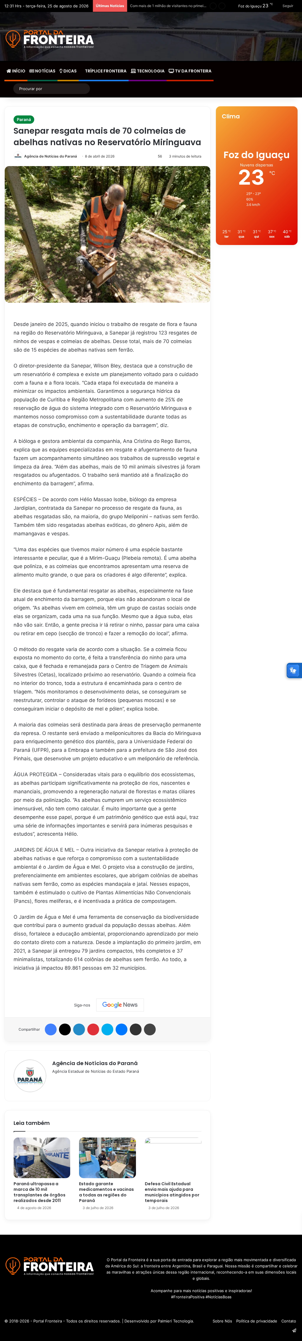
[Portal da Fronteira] (50, 39)
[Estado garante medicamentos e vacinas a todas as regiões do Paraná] (107, 1158)
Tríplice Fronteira (105, 71)
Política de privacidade (256, 1321)
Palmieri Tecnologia (175, 1321)
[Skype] (107, 1029)
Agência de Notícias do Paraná (50, 156)
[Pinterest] (93, 1029)
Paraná (24, 119)
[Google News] (120, 1005)
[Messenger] (121, 1029)
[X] (65, 1029)
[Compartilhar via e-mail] (136, 1029)
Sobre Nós (222, 1321)
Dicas (70, 71)
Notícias (44, 71)
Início (18, 71)
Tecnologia (150, 71)
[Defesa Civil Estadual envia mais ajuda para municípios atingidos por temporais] (173, 1158)
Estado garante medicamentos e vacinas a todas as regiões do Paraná (106, 1192)
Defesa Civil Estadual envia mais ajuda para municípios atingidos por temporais (172, 1192)
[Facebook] (51, 1029)
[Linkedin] (79, 1029)
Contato (288, 1321)
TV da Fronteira (192, 71)
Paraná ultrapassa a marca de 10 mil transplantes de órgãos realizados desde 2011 (39, 1192)
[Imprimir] (150, 1029)
